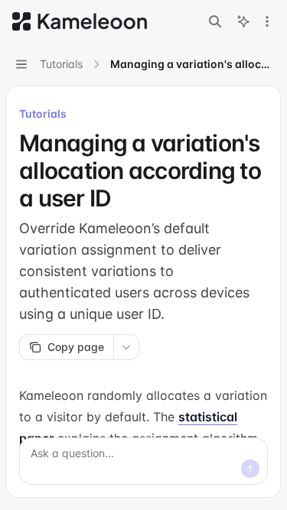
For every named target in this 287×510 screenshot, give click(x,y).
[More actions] (267, 21)
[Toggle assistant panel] (243, 21)
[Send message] (250, 469)
